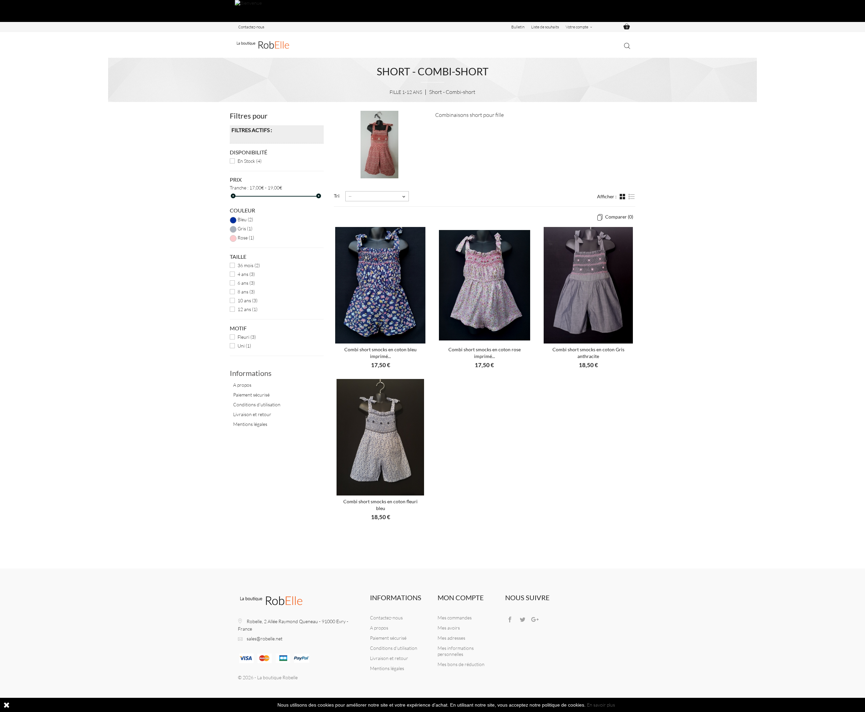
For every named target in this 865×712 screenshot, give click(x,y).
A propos (242, 385)
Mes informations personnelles (456, 651)
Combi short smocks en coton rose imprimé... (484, 353)
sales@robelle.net (264, 638)
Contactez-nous (251, 26)
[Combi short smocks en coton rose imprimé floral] (484, 285)
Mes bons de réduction (461, 664)
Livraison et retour (252, 414)
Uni (244, 346)
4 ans (246, 274)
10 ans (247, 300)
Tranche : (239, 187)
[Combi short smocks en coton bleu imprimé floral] (380, 285)
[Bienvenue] (432, 11)
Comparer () (618, 217)
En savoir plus (601, 705)
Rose (246, 237)
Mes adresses (451, 638)
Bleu (245, 219)
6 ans (246, 283)
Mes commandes (455, 617)
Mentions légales (250, 424)
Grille (623, 200)
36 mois (249, 265)
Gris (245, 228)
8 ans (246, 292)
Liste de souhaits (545, 26)
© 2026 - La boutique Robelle (268, 677)
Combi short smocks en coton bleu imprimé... (380, 353)
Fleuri (247, 337)
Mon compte (461, 597)
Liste (631, 200)
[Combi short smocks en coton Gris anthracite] (588, 285)
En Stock (250, 161)
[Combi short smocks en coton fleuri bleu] (380, 437)
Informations (251, 373)
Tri (337, 196)
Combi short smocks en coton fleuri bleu (380, 505)
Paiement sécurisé (251, 395)
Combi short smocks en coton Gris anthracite (588, 353)
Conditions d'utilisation (256, 404)
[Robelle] (263, 45)
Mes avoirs (449, 628)
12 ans (247, 309)
